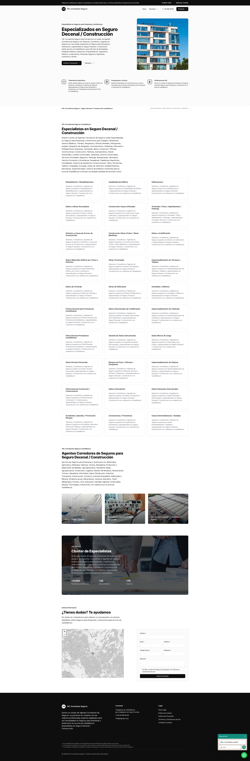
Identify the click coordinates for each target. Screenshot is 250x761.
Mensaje (143, 659)
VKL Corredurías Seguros (76, 9)
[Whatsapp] (244, 755)
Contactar (181, 9)
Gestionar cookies (182, 3)
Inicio (144, 9)
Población (167, 650)
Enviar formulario (162, 676)
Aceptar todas (166, 3)
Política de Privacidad (162, 669)
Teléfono (167, 642)
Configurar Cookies (165, 722)
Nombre (143, 633)
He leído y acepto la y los (161, 670)
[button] (93, 653)
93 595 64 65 (169, 9)
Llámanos (88, 63)
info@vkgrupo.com (122, 718)
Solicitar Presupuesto (70, 63)
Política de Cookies (165, 713)
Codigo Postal (145, 650)
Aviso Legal (162, 710)
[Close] (245, 736)
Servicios (152, 9)
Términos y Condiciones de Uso (169, 719)
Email (142, 642)
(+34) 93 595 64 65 (122, 715)
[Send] (244, 747)
